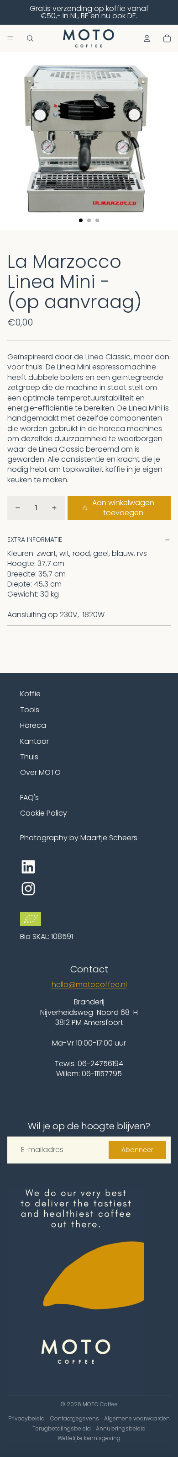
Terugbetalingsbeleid (61, 1428)
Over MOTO (40, 772)
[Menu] (10, 38)
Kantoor (34, 741)
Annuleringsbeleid (121, 1428)
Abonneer (137, 1149)
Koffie (30, 693)
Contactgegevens (74, 1418)
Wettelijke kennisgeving (89, 1438)
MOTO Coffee (100, 1404)
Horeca (33, 725)
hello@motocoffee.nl (89, 984)
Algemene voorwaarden (137, 1418)
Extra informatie (34, 539)
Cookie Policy (43, 813)
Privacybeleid (26, 1418)
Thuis (29, 757)
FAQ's (29, 797)
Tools (29, 709)
